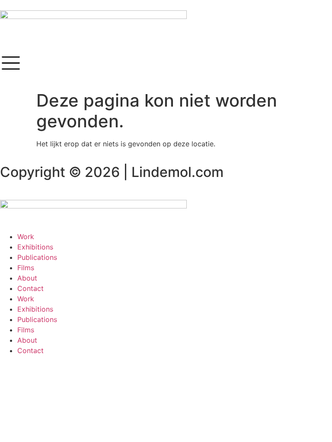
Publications (37, 257)
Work (25, 236)
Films (25, 267)
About (27, 278)
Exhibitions (35, 247)
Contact (30, 288)
